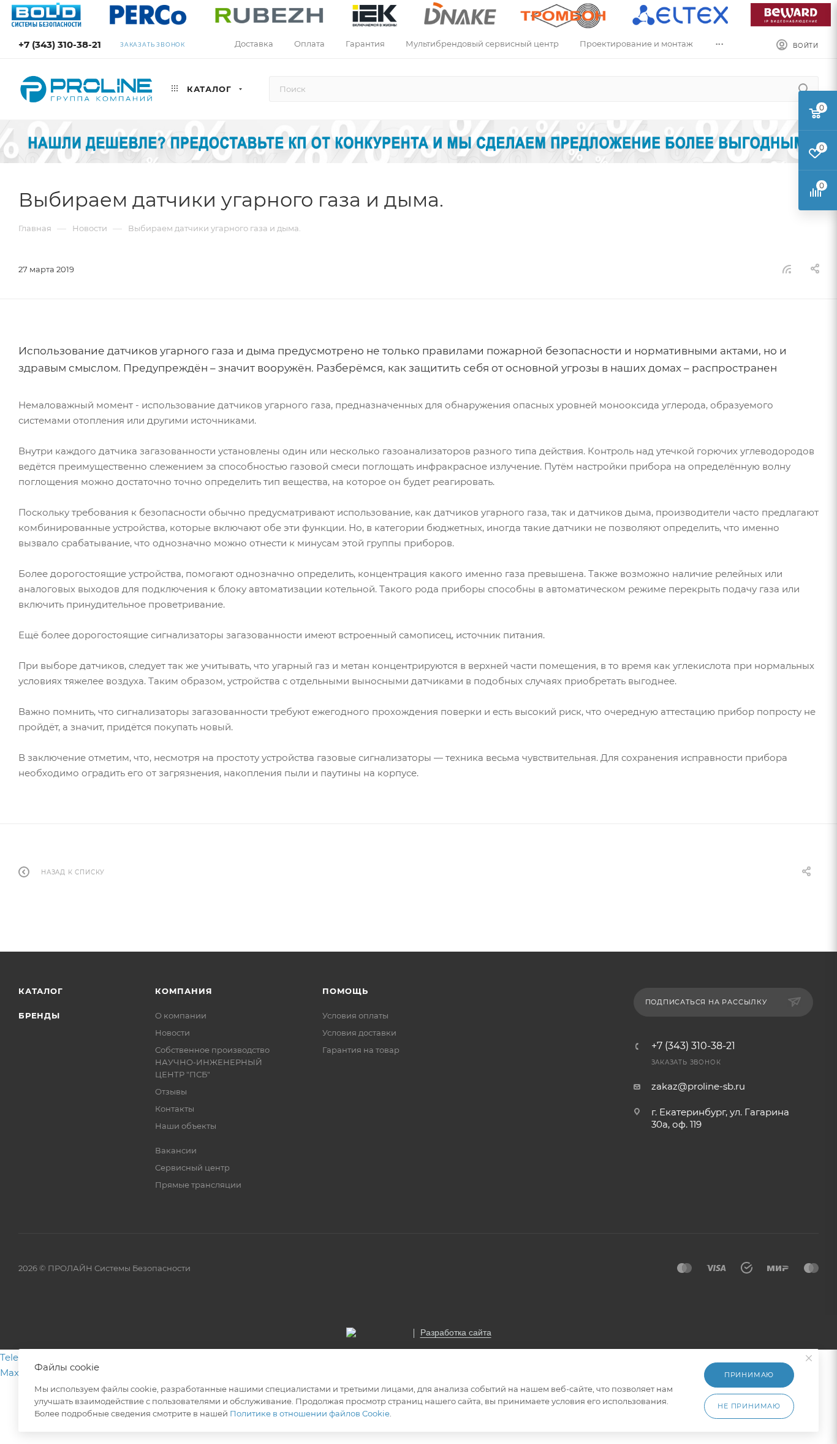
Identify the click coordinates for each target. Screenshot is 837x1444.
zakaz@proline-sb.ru (698, 1086)
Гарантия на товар (361, 1050)
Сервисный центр (192, 1167)
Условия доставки (359, 1032)
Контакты (174, 1109)
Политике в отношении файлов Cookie (310, 1413)
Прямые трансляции (198, 1185)
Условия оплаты (355, 1015)
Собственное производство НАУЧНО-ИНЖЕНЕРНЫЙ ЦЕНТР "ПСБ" (212, 1062)
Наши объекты (185, 1126)
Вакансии (176, 1150)
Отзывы (171, 1091)
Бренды (39, 1015)
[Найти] (804, 89)
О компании (180, 1015)
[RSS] (786, 269)
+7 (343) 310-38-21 (59, 44)
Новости (172, 1032)
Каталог (40, 991)
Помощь (345, 991)
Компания (183, 991)
